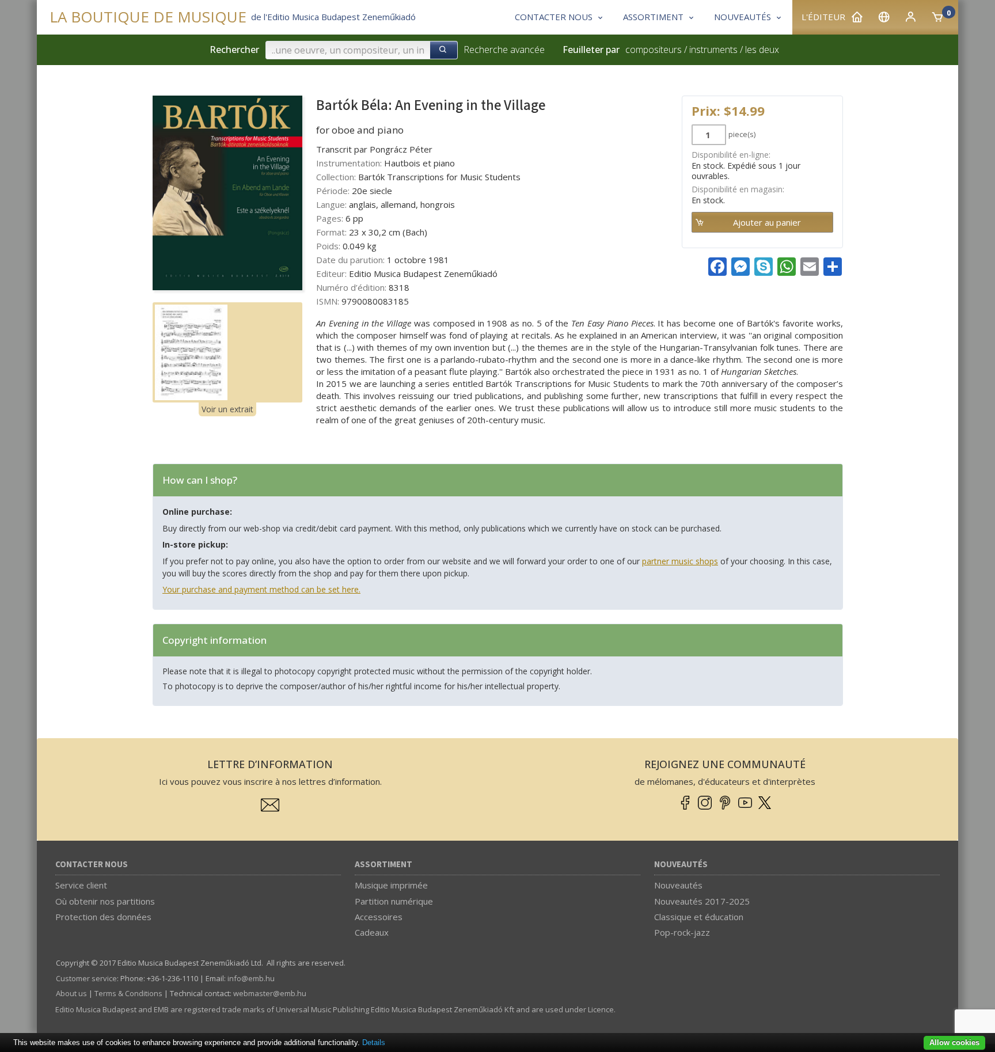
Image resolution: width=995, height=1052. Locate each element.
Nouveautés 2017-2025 (702, 901)
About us (71, 993)
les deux (762, 49)
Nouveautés (681, 865)
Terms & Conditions (128, 993)
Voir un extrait (227, 409)
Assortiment (383, 865)
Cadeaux (372, 932)
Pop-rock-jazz (682, 932)
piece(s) (741, 134)
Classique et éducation (698, 916)
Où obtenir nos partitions (105, 901)
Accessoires (378, 916)
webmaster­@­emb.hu (269, 993)
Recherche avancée (504, 49)
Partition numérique (394, 901)
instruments (713, 49)
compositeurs (653, 49)
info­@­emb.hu (251, 978)
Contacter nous (91, 865)
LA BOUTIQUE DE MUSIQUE (148, 16)
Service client (81, 885)
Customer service (86, 978)
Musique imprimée (391, 885)
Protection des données (103, 916)
